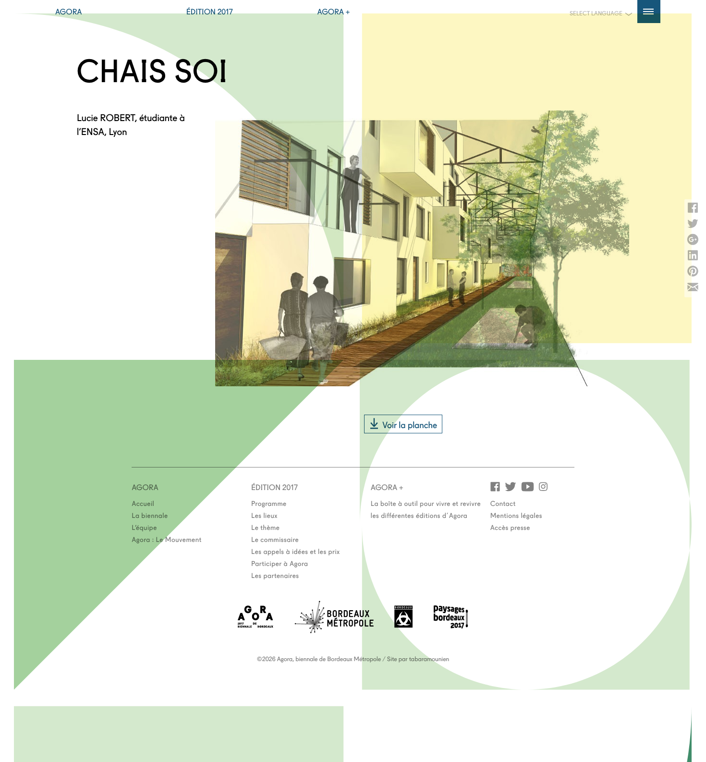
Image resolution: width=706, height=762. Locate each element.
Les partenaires (275, 575)
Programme (269, 503)
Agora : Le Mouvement (167, 539)
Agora (68, 11)
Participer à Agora (279, 563)
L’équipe (144, 527)
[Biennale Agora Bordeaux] (255, 625)
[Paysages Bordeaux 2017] (451, 625)
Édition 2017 (209, 11)
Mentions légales (516, 515)
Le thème (265, 527)
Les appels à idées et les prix (295, 551)
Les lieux (264, 515)
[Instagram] (543, 486)
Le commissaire (275, 539)
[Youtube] (527, 486)
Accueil (143, 503)
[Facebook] (495, 486)
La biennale (150, 515)
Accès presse (510, 527)
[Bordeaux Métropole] (334, 630)
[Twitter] (510, 486)
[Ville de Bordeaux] (403, 625)
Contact (503, 503)
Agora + (333, 11)
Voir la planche (409, 424)
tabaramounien (429, 658)
